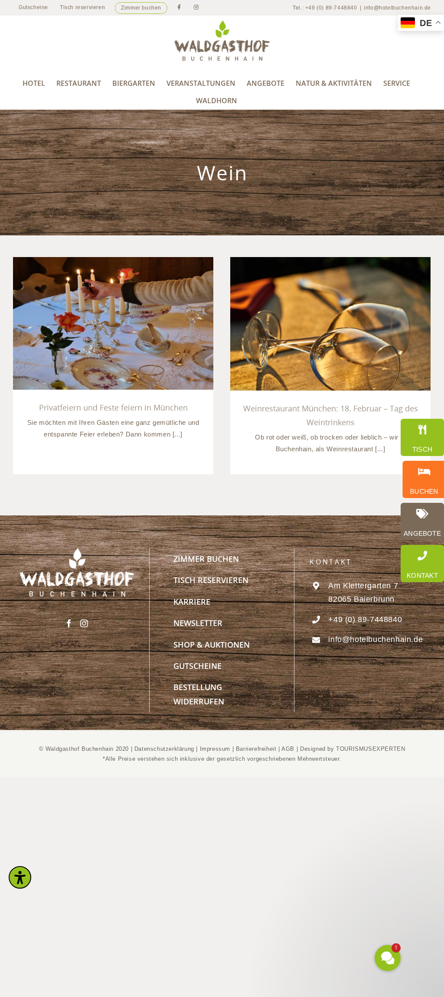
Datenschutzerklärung (164, 749)
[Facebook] (69, 623)
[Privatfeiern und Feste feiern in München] (113, 323)
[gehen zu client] (422, 437)
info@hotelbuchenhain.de (397, 8)
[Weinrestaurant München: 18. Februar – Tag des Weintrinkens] (330, 324)
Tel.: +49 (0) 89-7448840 (325, 8)
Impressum (216, 749)
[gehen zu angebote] (422, 521)
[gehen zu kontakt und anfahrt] (422, 563)
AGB (287, 749)
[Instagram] (84, 623)
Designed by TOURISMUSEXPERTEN (352, 749)
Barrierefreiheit (256, 749)
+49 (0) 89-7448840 (365, 619)
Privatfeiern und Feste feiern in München (113, 407)
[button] (336, 874)
